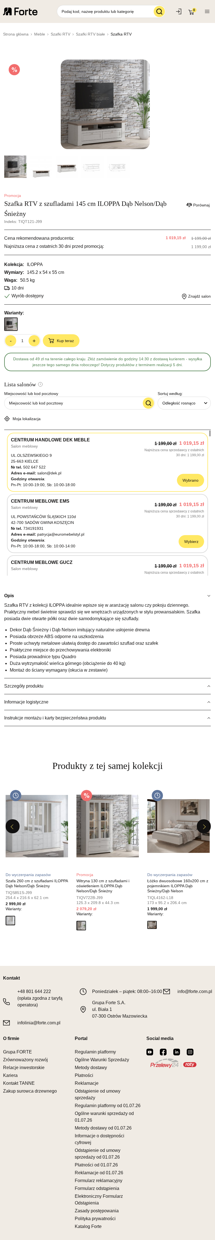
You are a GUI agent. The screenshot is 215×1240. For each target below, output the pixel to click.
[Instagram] (190, 1052)
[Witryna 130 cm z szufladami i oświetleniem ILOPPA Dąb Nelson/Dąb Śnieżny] (107, 826)
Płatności (84, 1075)
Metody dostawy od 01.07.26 (103, 1128)
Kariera (10, 1075)
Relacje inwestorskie (24, 1067)
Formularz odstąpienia (97, 1188)
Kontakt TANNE (19, 1083)
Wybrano (190, 480)
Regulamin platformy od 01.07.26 (108, 1105)
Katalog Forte (88, 1226)
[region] (107, 503)
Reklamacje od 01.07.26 (99, 1172)
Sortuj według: (170, 393)
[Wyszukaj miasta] (148, 403)
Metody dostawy (91, 1067)
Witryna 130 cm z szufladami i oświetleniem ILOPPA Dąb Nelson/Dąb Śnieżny (102, 886)
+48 (34, 991)
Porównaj (201, 205)
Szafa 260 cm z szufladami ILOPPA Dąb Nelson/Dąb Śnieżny (37, 883)
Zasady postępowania (97, 1210)
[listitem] (36, 857)
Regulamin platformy (95, 1052)
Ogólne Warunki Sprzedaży (102, 1059)
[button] (10, 920)
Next (204, 826)
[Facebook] (163, 1052)
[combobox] (184, 403)
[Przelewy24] (173, 1063)
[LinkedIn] (176, 1052)
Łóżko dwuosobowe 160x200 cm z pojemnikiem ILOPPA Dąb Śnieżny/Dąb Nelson (177, 886)
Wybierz (191, 541)
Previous (13, 826)
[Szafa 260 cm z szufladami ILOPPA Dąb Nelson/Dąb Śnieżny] (37, 826)
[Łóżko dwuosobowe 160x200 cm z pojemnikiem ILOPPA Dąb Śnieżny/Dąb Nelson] (178, 826)
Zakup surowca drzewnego (30, 1091)
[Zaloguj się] (179, 11)
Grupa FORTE (17, 1052)
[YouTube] (149, 1052)
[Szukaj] (159, 11)
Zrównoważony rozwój (25, 1059)
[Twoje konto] (207, 11)
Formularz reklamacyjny (98, 1180)
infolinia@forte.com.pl (38, 1022)
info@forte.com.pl (194, 991)
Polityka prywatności (95, 1218)
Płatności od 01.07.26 (96, 1165)
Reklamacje (87, 1083)
